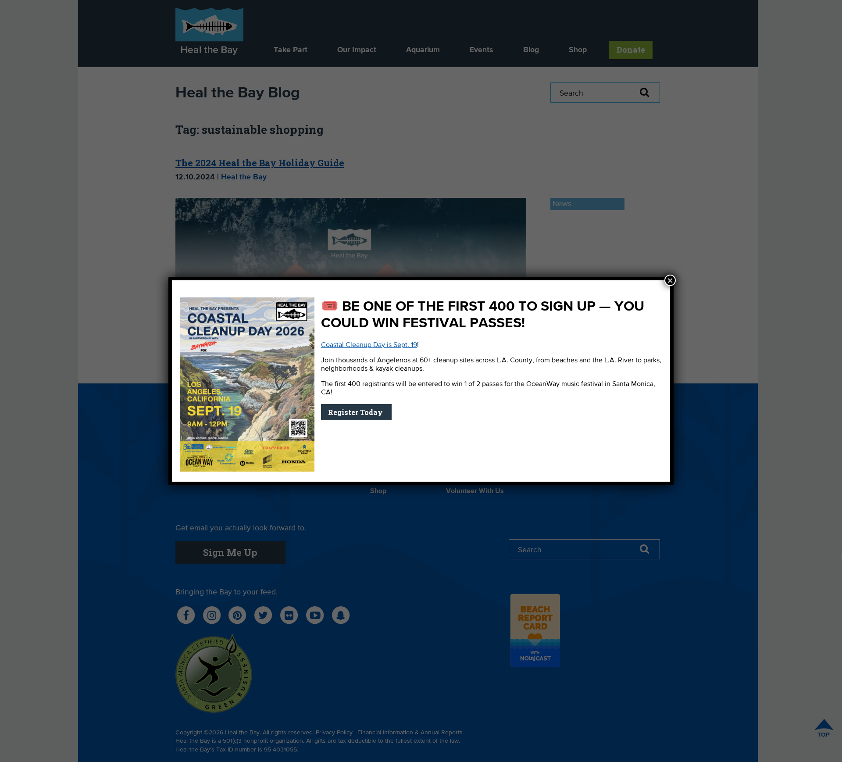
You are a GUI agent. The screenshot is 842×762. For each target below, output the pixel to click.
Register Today (356, 412)
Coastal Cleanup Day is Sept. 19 (369, 345)
